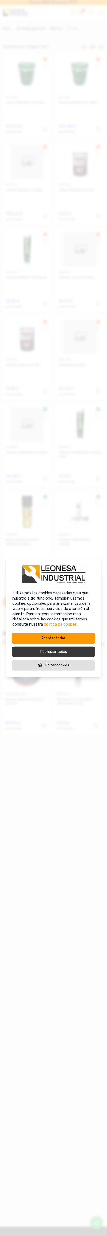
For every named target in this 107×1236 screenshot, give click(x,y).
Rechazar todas (53, 651)
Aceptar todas (53, 638)
